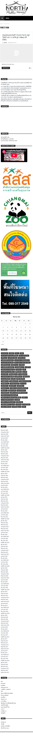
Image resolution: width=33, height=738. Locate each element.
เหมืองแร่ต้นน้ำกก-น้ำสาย (8, 404)
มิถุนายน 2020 (4, 576)
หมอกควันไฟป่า (21, 390)
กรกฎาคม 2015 (5, 668)
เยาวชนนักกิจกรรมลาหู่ (7, 400)
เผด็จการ (25, 397)
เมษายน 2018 (4, 627)
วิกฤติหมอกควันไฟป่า (25, 381)
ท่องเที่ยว (3, 697)
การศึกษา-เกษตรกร (6, 689)
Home (1, 23)
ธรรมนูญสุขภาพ (19, 367)
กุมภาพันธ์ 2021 (5, 560)
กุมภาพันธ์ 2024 (5, 489)
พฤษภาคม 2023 (5, 507)
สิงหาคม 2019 (4, 595)
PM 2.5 (17, 353)
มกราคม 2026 (4, 444)
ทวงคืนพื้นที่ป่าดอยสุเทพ (8, 367)
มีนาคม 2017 (4, 652)
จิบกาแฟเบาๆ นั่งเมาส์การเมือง (22, 362)
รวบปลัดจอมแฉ (23, 374)
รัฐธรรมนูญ (26, 376)
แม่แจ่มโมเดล (26, 404)
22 (25, 334)
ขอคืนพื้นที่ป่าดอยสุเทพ (7, 360)
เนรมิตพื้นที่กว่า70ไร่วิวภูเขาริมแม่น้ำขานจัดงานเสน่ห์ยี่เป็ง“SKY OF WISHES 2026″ (16, 83)
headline (3, 685)
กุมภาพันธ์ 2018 (5, 631)
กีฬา (2, 691)
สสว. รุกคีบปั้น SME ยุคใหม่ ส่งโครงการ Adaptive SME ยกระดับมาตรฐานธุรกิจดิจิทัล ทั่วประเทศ (16, 92)
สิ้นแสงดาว (4, 390)
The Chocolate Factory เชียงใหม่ (10, 355)
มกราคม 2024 (4, 491)
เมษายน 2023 (4, 509)
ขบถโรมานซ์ (21, 358)
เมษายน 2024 (4, 485)
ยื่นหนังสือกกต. (13, 374)
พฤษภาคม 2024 (5, 483)
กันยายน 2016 (4, 664)
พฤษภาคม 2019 (5, 601)
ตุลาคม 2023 (4, 497)
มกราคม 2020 (4, 585)
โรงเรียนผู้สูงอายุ (17, 406)
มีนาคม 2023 (4, 511)
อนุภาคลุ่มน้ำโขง (5, 707)
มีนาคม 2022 (4, 534)
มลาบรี (24, 372)
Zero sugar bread (23, 355)
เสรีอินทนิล (19, 402)
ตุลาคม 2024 (4, 473)
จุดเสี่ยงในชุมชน (6, 365)
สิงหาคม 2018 (4, 619)
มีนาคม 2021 (4, 558)
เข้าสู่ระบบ (3, 722)
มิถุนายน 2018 (4, 623)
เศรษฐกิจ (3, 713)
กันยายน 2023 (4, 499)
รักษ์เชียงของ (18, 376)
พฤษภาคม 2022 (5, 530)
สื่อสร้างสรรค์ (12, 390)
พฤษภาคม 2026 (5, 436)
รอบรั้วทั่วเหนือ (4, 705)
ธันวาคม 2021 (4, 540)
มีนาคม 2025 (4, 463)
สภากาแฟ (23, 383)
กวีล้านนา (4, 358)
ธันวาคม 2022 (4, 516)
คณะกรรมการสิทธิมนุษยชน (22, 360)
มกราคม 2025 (4, 467)
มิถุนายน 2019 (4, 599)
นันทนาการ (4, 699)
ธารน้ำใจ (27, 367)
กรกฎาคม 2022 (5, 526)
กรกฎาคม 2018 (5, 621)
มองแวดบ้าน (5, 374)
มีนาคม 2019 (4, 605)
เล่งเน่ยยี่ (17, 400)
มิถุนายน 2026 (4, 434)
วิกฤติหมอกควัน (14, 381)
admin (5, 42)
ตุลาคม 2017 (4, 639)
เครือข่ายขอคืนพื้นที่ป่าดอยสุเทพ (19, 393)
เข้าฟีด (2, 724)
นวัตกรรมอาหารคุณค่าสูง (8, 369)
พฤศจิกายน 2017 (5, 637)
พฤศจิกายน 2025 (5, 448)
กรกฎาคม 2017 (5, 644)
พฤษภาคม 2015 (5, 672)
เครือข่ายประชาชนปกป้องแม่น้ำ (9, 395)
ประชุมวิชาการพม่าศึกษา (8, 372)
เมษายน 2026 (4, 438)
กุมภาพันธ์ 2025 (5, 465)
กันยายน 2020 (4, 570)
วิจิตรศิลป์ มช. (5, 383)
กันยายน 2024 (4, 475)
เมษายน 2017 (4, 650)
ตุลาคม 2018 (4, 615)
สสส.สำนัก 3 (5, 386)
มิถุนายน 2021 (4, 552)
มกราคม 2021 (4, 562)
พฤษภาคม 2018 (5, 625)
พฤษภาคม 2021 (5, 554)
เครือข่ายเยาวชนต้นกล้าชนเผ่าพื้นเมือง (11, 397)
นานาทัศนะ (4, 701)
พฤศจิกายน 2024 (5, 471)
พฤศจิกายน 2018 (5, 613)
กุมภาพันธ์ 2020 (5, 583)
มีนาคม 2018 (4, 629)
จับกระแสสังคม (4, 695)
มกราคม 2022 (4, 538)
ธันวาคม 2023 (4, 493)
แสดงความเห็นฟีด (5, 726)
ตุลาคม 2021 (4, 544)
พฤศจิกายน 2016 (5, 660)
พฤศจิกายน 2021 (5, 542)
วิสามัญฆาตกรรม (14, 383)
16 (29, 331)
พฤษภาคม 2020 (5, 578)
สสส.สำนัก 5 (13, 386)
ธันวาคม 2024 (4, 469)
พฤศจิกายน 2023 (5, 495)
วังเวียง (13, 379)
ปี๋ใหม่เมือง (18, 372)
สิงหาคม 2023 (4, 501)
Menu (7, 18)
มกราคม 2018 (4, 633)
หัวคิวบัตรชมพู (5, 393)
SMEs (22, 353)
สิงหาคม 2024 (4, 477)
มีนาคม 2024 (4, 487)
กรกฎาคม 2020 (5, 574)
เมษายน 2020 (4, 579)
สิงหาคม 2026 (4, 430)
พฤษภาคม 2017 (5, 648)
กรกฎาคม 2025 (5, 455)
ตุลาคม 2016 (4, 662)
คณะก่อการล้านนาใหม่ (7, 362)
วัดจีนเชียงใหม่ (20, 379)
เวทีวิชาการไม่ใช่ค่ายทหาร (8, 402)
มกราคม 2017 (4, 656)
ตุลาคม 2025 (4, 450)
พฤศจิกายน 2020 (5, 566)
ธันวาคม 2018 (4, 611)
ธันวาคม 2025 (4, 446)
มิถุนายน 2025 (4, 457)
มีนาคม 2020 (4, 581)
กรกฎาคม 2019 (5, 597)
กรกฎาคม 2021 (5, 550)
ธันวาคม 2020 (4, 564)
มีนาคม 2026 (4, 440)
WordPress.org (5, 728)
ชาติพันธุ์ (22, 365)
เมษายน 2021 (4, 556)
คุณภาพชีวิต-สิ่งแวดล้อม (7, 693)
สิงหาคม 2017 (4, 642)
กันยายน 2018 (4, 617)
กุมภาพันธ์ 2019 (5, 607)
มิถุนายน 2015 (4, 670)
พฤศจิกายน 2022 (5, 518)
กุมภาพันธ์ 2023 (5, 513)
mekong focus (4, 687)
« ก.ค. (2, 344)
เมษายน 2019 (4, 603)
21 (21, 334)
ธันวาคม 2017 (4, 635)
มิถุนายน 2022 (4, 528)
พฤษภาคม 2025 (5, 459)
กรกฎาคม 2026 (5, 432)
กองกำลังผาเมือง (12, 358)
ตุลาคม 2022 (4, 520)
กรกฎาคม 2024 (5, 479)
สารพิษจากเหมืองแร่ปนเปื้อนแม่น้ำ (18, 388)
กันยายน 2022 (4, 522)
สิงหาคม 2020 (4, 572)
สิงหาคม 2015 (4, 666)
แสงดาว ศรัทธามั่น (6, 406)
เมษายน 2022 (4, 532)
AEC (2, 681)
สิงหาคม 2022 (4, 524)
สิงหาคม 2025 (4, 453)
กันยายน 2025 (4, 452)
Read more (6, 68)
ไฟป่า (24, 406)
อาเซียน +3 (3, 711)
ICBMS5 (11, 353)
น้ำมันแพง (18, 369)
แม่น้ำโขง (18, 404)
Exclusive (3, 683)
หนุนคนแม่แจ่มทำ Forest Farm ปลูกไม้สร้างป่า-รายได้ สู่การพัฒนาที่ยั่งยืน (16, 37)
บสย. (24, 369)
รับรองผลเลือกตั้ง (6, 379)
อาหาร (2, 709)
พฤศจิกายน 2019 (5, 589)
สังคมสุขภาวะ (5, 388)
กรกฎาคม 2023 (5, 503)
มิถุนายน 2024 (4, 481)
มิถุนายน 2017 (4, 646)
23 (29, 334)
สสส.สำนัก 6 (20, 386)
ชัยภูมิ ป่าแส (15, 365)
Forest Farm (5, 353)
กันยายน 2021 (4, 546)
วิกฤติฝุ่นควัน (5, 381)
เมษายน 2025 (4, 461)
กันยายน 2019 (4, 593)
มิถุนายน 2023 (4, 505)
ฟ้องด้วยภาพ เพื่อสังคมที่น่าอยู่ (8, 703)
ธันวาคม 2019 (4, 587)
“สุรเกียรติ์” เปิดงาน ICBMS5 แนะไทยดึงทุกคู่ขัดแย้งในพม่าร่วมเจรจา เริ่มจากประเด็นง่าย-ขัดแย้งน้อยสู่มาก (16, 96)
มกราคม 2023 (4, 515)
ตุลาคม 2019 (4, 591)
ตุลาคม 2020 (4, 568)
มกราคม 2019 (4, 609)
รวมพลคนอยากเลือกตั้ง (7, 376)
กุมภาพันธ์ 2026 (5, 442)
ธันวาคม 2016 (4, 658)
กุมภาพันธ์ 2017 (5, 654)
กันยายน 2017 (4, 641)
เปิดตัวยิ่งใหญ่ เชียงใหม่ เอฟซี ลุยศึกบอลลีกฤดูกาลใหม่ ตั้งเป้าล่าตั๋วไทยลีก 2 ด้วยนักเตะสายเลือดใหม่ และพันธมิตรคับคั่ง (16, 99)
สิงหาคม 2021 (4, 548)
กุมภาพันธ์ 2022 (5, 536)
